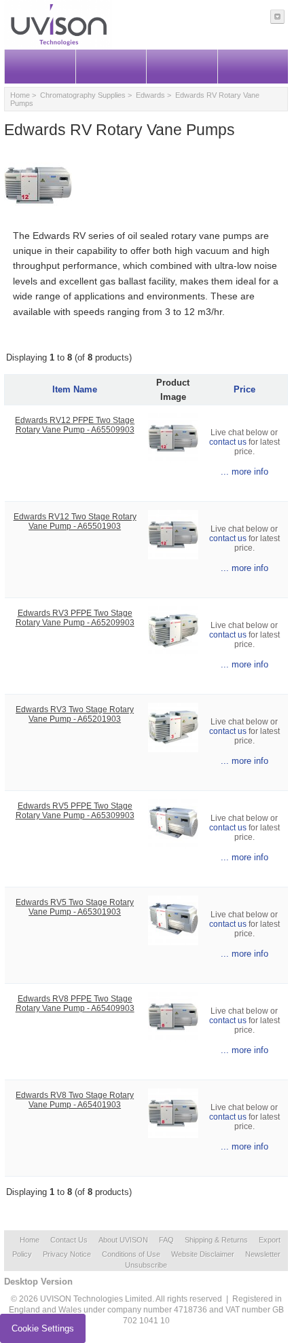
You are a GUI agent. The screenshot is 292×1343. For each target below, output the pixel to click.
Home (20, 95)
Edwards (150, 95)
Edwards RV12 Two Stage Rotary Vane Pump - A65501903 (75, 521)
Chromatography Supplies (83, 95)
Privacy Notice (67, 1254)
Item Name (74, 389)
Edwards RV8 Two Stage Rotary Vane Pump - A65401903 (75, 1099)
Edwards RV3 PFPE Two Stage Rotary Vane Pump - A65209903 (75, 617)
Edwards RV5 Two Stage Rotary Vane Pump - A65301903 (75, 907)
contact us (228, 442)
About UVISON (123, 1240)
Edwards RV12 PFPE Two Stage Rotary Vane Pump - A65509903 (74, 425)
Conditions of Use (131, 1254)
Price (244, 389)
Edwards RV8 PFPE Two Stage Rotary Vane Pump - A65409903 (75, 1003)
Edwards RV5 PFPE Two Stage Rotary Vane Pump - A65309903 (75, 810)
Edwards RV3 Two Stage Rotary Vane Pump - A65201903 (75, 714)
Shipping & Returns (216, 1240)
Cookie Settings (43, 1328)
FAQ (166, 1240)
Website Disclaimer (202, 1254)
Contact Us (69, 1240)
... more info (244, 471)
